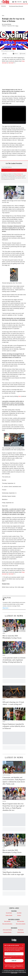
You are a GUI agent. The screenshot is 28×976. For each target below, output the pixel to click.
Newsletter (23, 53)
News (3, 15)
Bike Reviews (20, 929)
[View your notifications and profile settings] (13, 2)
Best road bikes (7, 921)
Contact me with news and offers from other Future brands (14, 957)
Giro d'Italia (19, 912)
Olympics (19, 915)
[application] (14, 114)
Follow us (16, 53)
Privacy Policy (18, 965)
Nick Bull (10, 63)
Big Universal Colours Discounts (16, 6)
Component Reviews (7, 932)
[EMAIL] (4, 599)
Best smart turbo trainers (7, 923)
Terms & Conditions (12, 966)
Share (5, 53)
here (19, 396)
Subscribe (19, 1)
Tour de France (9, 912)
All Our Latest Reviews (7, 929)
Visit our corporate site (19, 970)
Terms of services (17, 173)
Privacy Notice (19, 175)
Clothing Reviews (20, 932)
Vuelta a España (9, 915)
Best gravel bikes (20, 921)
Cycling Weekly (7, 24)
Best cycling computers (20, 923)
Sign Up (14, 960)
